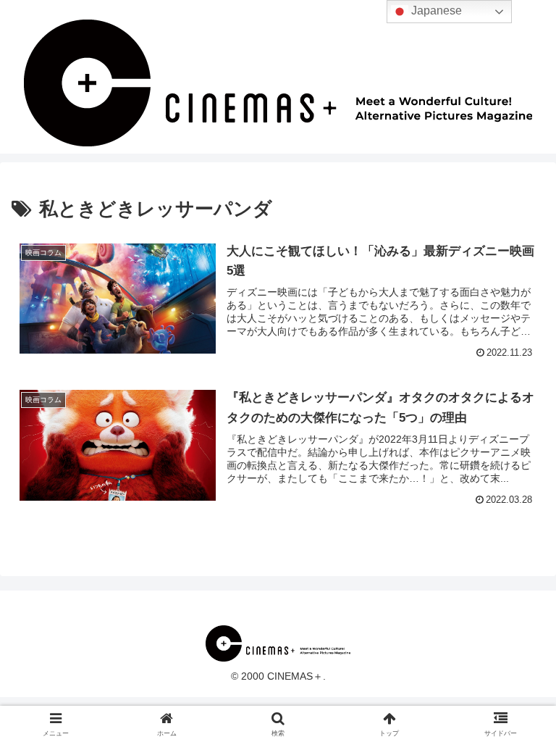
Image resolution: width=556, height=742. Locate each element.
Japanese (435, 10)
